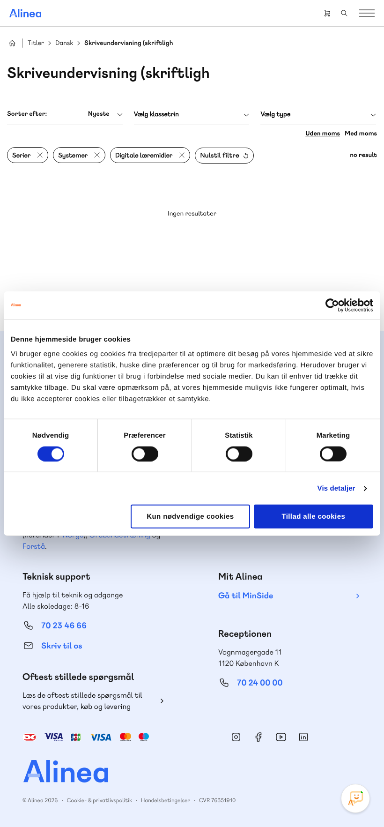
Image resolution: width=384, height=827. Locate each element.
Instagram (236, 737)
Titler (36, 43)
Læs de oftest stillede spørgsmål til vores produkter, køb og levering (82, 700)
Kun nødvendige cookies (190, 517)
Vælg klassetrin (156, 114)
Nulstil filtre (219, 155)
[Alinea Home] (192, 772)
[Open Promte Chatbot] (355, 798)
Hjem (12, 43)
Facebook (258, 737)
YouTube (281, 737)
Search (344, 13)
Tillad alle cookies (313, 517)
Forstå (33, 546)
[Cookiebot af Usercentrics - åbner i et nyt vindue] (332, 305)
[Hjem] (25, 13)
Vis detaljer (336, 488)
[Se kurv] (327, 13)
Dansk (64, 43)
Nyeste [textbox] (99, 114)
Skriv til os (61, 646)
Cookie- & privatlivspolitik (99, 800)
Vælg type (275, 114)
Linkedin (303, 737)
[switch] (145, 453)
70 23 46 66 (64, 625)
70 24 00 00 (260, 683)
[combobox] (65, 114)
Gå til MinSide (245, 595)
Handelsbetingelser (165, 800)
